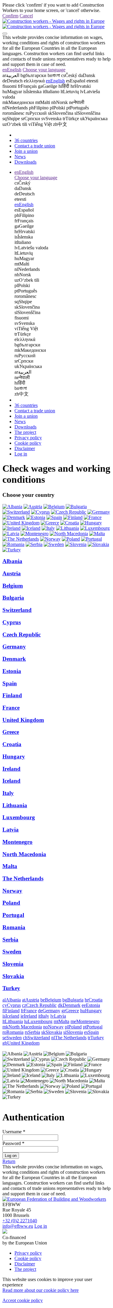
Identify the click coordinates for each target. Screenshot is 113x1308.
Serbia (10, 939)
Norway (12, 891)
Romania (13, 927)
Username (12, 1131)
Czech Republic (21, 634)
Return (8, 1161)
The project (25, 432)
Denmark (14, 659)
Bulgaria (13, 598)
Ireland (11, 769)
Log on (11, 1155)
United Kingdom (23, 720)
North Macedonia (24, 854)
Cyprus (11, 622)
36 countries (26, 140)
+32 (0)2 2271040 (19, 1220)
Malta (9, 866)
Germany (14, 646)
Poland (11, 903)
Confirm (10, 15)
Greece (10, 732)
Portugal (13, 915)
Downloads (25, 162)
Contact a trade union (34, 145)
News (20, 156)
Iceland (11, 781)
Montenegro (17, 842)
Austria (11, 573)
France (11, 707)
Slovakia (13, 976)
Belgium (12, 586)
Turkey (11, 988)
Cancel (26, 15)
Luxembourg (18, 817)
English (11, 69)
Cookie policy (27, 443)
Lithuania (14, 805)
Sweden (11, 951)
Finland (12, 695)
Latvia (10, 829)
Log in (20, 453)
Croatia (11, 744)
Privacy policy (28, 437)
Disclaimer (24, 448)
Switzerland (17, 610)
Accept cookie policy (22, 1300)
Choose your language (44, 69)
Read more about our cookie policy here (40, 1290)
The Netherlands (22, 878)
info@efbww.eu (17, 1226)
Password (11, 1143)
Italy (8, 793)
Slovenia (13, 964)
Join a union (26, 151)
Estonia (11, 671)
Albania (12, 561)
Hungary (13, 756)
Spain (9, 683)
